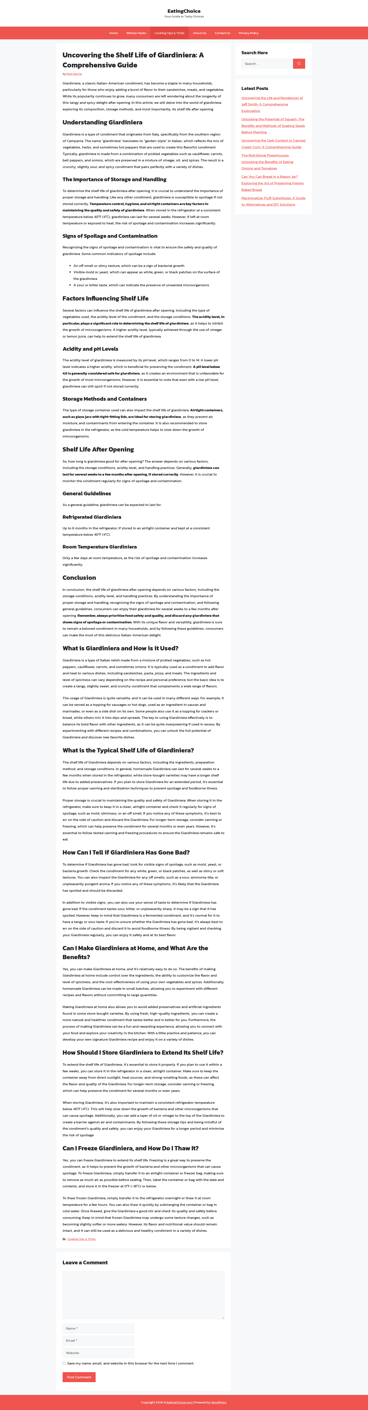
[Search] (299, 64)
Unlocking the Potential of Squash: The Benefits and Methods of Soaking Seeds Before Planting (273, 125)
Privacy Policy (249, 32)
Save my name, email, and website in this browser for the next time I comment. (130, 1363)
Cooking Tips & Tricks (169, 32)
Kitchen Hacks (136, 32)
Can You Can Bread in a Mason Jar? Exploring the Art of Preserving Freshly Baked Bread (273, 183)
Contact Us (222, 32)
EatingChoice (184, 11)
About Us (199, 32)
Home (113, 32)
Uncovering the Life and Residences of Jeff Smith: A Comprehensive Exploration (272, 104)
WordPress (218, 1402)
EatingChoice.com (179, 1402)
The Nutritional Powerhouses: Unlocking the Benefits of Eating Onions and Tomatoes (267, 161)
